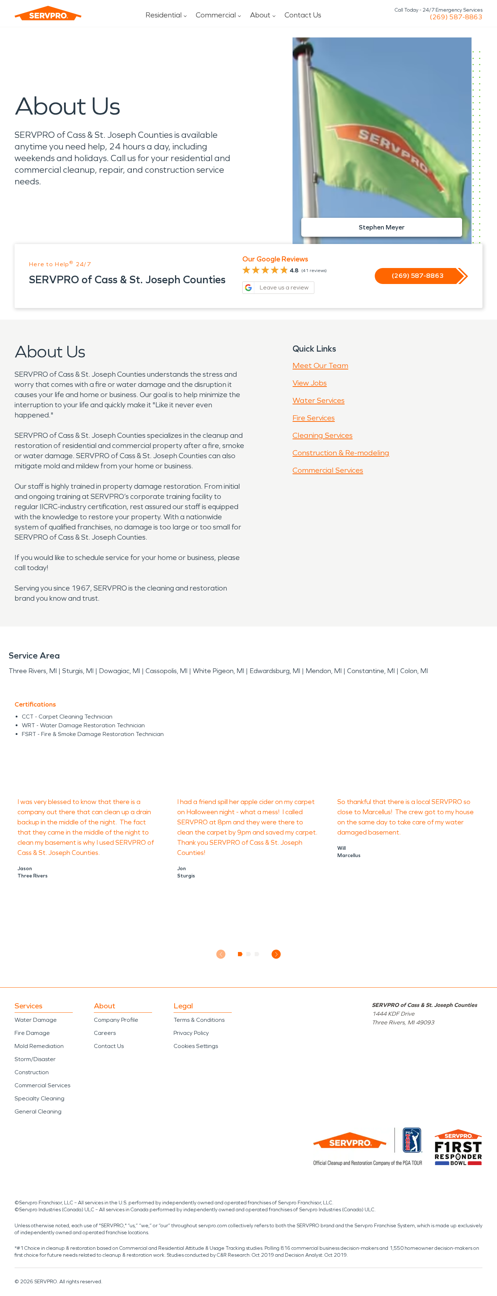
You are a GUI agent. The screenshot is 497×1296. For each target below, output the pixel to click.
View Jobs (310, 383)
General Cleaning (38, 1111)
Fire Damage (32, 1032)
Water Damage (36, 1019)
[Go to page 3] (257, 954)
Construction (32, 1072)
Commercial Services (328, 470)
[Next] (276, 954)
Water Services (319, 400)
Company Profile (116, 1019)
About (260, 15)
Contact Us (303, 15)
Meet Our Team (320, 365)
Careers (105, 1032)
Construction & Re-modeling (341, 452)
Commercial (216, 15)
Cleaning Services (323, 435)
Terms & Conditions (199, 1019)
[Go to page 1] (240, 954)
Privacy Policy (191, 1032)
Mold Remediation (39, 1046)
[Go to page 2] (248, 954)
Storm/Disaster (35, 1059)
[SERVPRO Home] (48, 13)
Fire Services (314, 418)
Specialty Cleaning (39, 1098)
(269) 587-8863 (456, 17)
